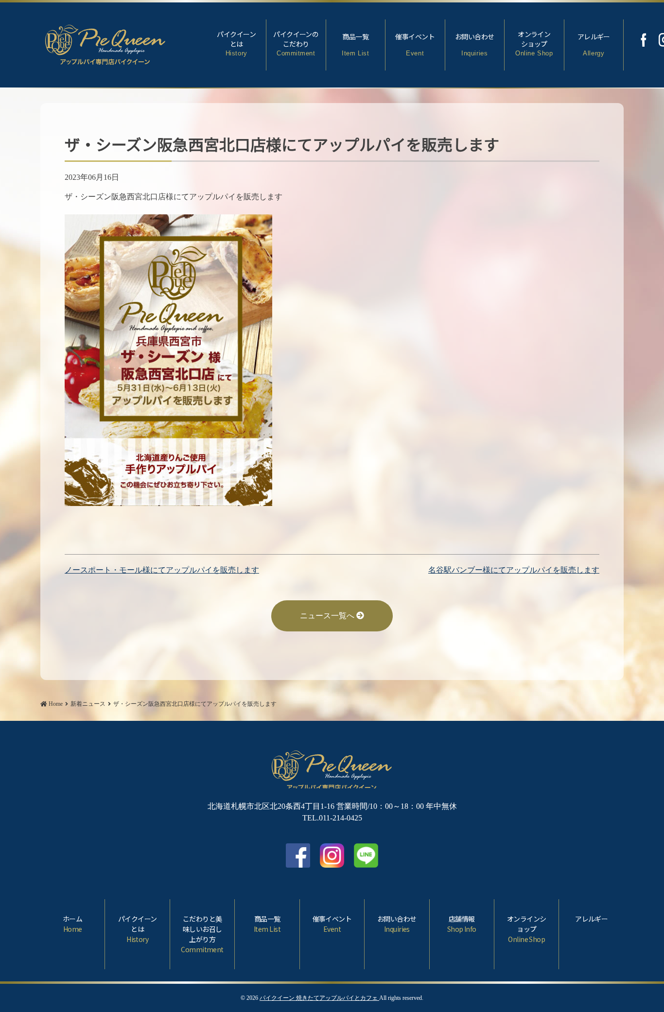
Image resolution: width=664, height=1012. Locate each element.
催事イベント (415, 44)
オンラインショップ (534, 43)
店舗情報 (461, 924)
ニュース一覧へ (328, 615)
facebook (298, 855)
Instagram (332, 855)
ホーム (72, 924)
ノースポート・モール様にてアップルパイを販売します (162, 570)
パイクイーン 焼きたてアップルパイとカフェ (319, 998)
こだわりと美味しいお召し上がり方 (202, 934)
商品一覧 (355, 44)
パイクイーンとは (236, 43)
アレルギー (593, 44)
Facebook (643, 40)
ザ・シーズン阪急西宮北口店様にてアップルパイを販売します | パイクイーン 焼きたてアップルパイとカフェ (105, 42)
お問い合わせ (474, 44)
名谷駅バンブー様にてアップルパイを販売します (513, 570)
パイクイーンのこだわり (295, 43)
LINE (366, 855)
